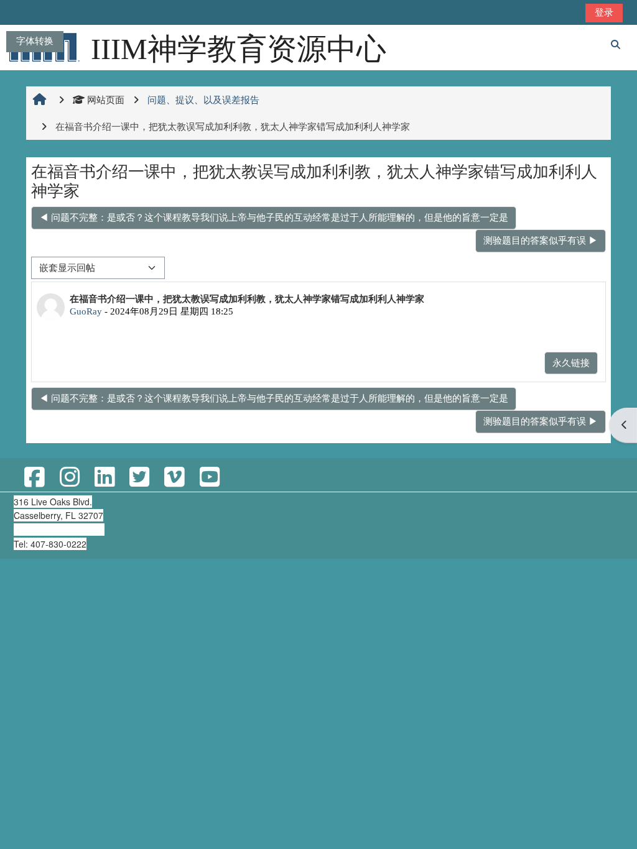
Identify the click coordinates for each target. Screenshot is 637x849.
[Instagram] (69, 477)
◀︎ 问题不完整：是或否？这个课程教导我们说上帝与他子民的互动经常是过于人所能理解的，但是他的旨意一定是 (273, 217)
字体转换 (34, 40)
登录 (604, 12)
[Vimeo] (174, 477)
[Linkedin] (104, 477)
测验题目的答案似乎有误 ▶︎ (540, 240)
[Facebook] (34, 477)
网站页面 (105, 99)
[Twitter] (139, 477)
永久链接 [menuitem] (571, 362)
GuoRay (86, 311)
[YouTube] (209, 477)
